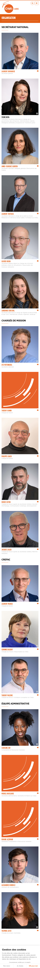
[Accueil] (10, 7)
